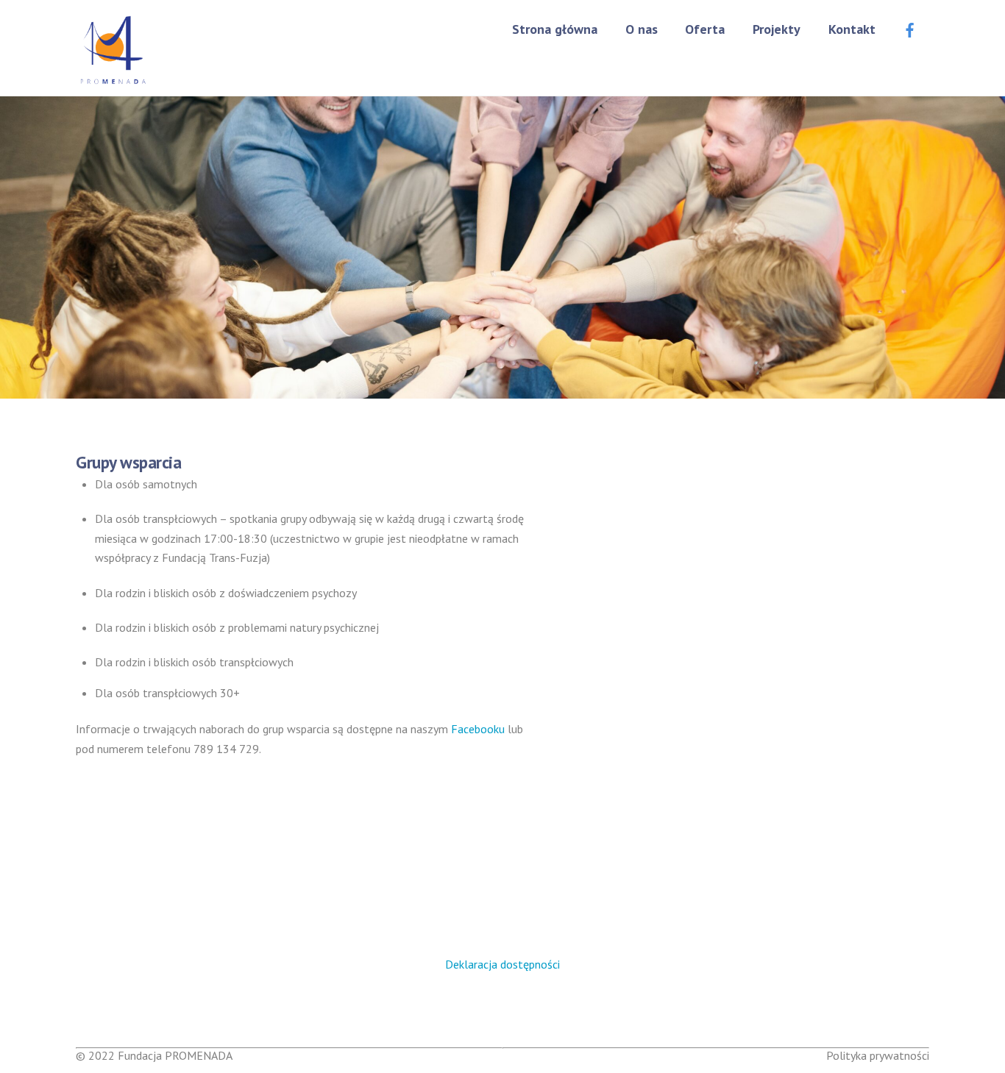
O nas (641, 29)
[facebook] (910, 28)
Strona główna (554, 29)
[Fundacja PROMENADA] (112, 79)
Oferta (705, 29)
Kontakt (852, 29)
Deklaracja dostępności (502, 964)
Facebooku (478, 728)
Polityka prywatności (877, 1055)
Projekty (776, 29)
